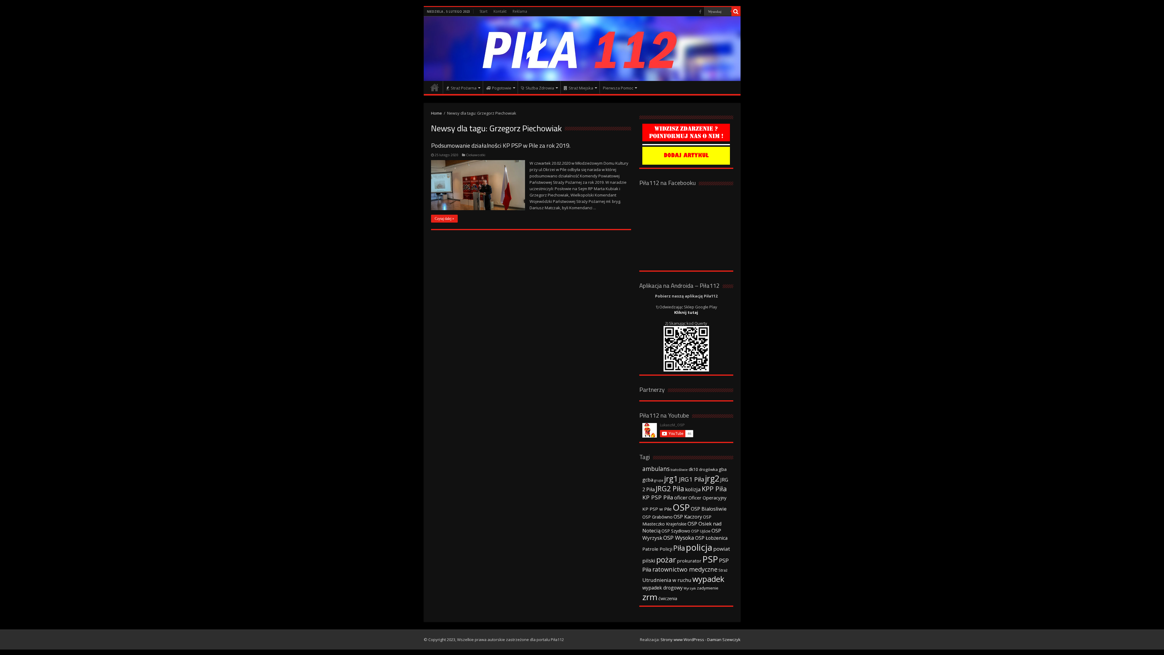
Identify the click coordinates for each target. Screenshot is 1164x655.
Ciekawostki (475, 155)
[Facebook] (700, 11)
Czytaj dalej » (444, 219)
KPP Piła (714, 488)
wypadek (708, 578)
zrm (649, 597)
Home (436, 113)
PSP (710, 559)
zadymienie (707, 588)
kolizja (693, 489)
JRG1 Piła (691, 479)
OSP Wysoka (678, 537)
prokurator (689, 561)
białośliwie (679, 469)
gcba (647, 479)
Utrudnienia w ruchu (666, 580)
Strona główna (435, 87)
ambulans (656, 469)
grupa (658, 480)
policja (699, 547)
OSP (681, 507)
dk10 (693, 469)
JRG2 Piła (670, 488)
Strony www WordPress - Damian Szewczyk (701, 639)
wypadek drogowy (662, 587)
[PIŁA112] (582, 48)
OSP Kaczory (688, 516)
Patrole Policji (657, 549)
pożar (666, 559)
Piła (679, 548)
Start (483, 11)
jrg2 (712, 478)
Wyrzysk (690, 588)
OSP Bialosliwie (709, 509)
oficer (680, 497)
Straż (723, 570)
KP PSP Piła (657, 497)
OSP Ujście (701, 531)
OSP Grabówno (657, 517)
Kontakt (500, 11)
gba (723, 469)
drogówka (708, 469)
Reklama (520, 11)
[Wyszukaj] (736, 11)
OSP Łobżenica (711, 538)
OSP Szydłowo (675, 531)
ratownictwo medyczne (684, 569)
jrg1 (671, 478)
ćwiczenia (667, 598)
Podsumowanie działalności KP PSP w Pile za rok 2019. (500, 145)
